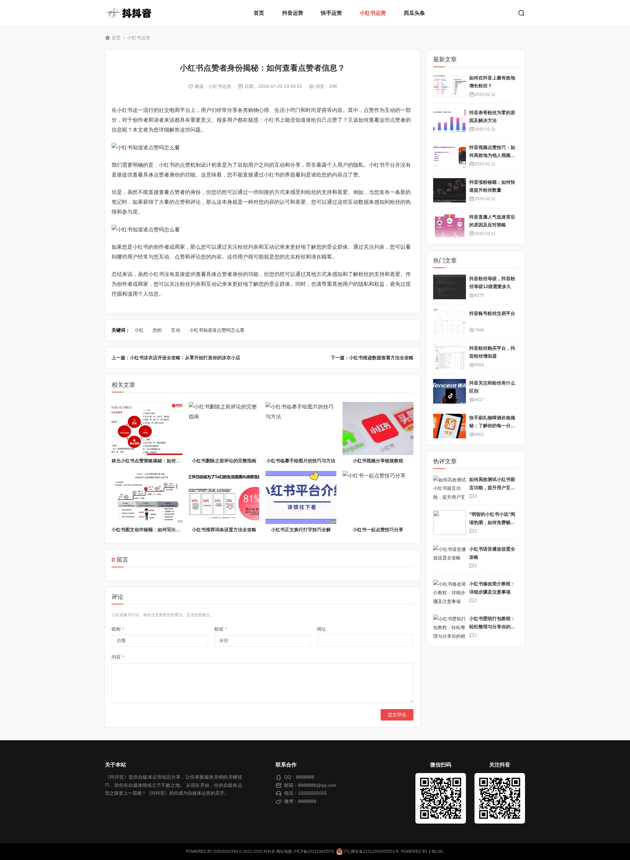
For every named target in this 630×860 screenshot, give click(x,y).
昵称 (118, 629)
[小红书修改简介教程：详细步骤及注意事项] (449, 592)
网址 (321, 629)
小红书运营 (373, 13)
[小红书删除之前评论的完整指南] (224, 428)
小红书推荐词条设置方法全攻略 (224, 529)
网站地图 (284, 851)
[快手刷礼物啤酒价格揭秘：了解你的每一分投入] (449, 426)
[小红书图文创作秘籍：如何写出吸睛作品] (147, 497)
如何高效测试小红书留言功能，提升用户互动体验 (492, 487)
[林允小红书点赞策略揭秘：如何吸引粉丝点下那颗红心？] (147, 428)
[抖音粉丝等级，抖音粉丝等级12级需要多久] (449, 287)
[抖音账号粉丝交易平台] (449, 321)
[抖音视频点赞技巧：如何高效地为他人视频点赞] (449, 155)
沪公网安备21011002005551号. (371, 851)
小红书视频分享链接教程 (378, 460)
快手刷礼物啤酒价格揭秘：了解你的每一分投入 (492, 425)
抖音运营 (292, 13)
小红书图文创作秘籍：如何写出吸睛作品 (153, 529)
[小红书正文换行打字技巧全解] (300, 497)
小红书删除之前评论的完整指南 (224, 460)
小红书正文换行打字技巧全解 (301, 529)
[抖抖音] (131, 13)
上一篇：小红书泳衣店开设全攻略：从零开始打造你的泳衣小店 (176, 357)
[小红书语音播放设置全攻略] (449, 557)
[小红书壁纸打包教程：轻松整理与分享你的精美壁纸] (449, 627)
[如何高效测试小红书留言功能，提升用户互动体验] (449, 487)
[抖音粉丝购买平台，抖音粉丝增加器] (449, 356)
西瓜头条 (414, 13)
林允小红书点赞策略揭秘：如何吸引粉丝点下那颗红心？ (169, 460)
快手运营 (331, 13)
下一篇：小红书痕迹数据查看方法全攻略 (372, 357)
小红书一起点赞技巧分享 (378, 529)
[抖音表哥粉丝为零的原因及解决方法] (449, 120)
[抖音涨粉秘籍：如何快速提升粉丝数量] (449, 190)
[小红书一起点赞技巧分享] (378, 497)
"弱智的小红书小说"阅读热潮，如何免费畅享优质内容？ (492, 522)
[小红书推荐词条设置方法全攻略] (224, 497)
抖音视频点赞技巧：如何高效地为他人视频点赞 (492, 155)
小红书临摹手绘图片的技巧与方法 (300, 460)
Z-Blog (436, 851)
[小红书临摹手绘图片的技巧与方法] (300, 428)
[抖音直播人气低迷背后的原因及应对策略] (449, 225)
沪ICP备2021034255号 (313, 851)
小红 (139, 330)
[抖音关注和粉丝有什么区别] (449, 391)
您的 (157, 330)
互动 (175, 330)
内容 (118, 657)
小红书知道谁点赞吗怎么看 (216, 330)
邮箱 (220, 629)
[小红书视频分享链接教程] (378, 428)
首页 (259, 13)
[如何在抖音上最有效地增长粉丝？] (449, 85)
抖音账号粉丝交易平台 (492, 313)
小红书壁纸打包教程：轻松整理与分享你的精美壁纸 (492, 626)
